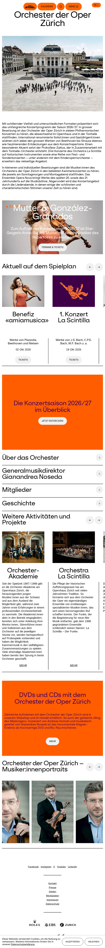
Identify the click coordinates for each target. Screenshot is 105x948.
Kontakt (52, 883)
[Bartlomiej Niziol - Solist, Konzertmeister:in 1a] (52, 812)
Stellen (52, 891)
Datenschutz (52, 904)
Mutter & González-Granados (52, 212)
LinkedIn (72, 867)
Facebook (33, 867)
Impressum (52, 900)
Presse (52, 887)
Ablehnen (93, 941)
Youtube (61, 867)
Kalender (47, 6)
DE (95, 5)
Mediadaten (52, 895)
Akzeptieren (72, 941)
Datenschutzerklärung (22, 944)
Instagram (46, 867)
